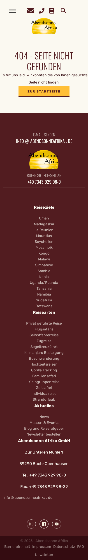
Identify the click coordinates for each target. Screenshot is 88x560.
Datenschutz (64, 546)
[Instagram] (31, 523)
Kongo (44, 253)
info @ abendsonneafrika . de (44, 141)
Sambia (44, 271)
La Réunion (44, 230)
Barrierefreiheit (17, 546)
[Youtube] (56, 523)
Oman (44, 218)
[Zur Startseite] (44, 26)
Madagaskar (44, 224)
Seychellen (44, 241)
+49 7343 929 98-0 (44, 181)
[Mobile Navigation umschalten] (12, 11)
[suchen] (63, 11)
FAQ (80, 546)
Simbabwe (44, 265)
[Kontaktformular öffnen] (30, 10)
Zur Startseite (44, 91)
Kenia (44, 277)
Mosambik (44, 247)
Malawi (44, 259)
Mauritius (44, 236)
